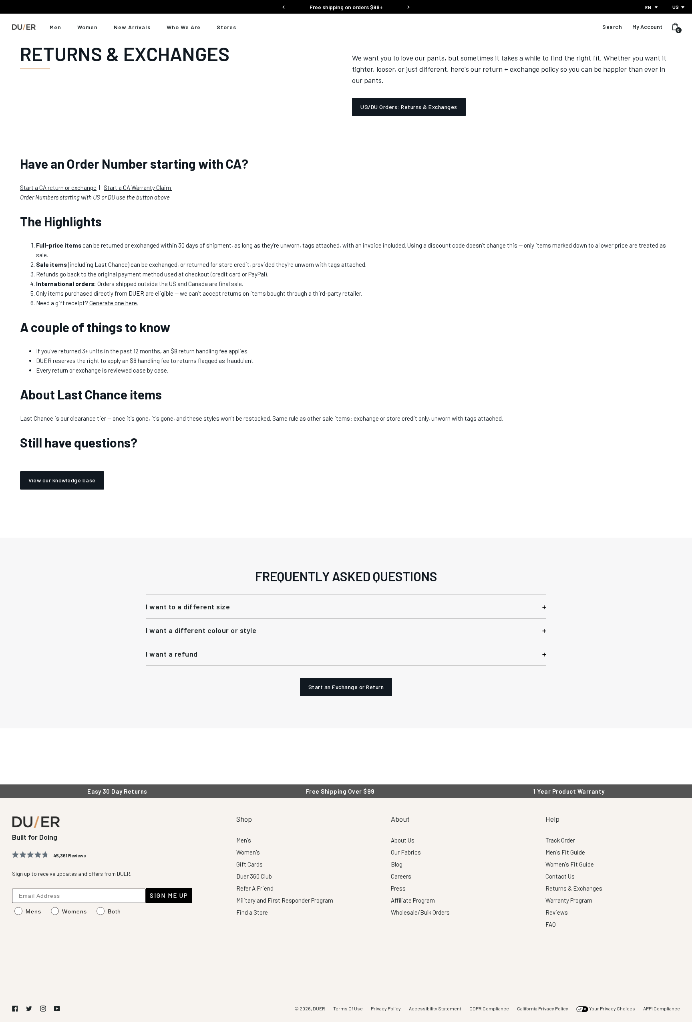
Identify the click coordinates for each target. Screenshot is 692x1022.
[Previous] (284, 4)
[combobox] (652, 7)
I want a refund (172, 653)
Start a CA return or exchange (58, 187)
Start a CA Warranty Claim (138, 187)
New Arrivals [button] (132, 27)
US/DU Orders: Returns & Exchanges (408, 106)
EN (648, 7)
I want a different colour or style (201, 630)
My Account (647, 27)
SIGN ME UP (169, 895)
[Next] (408, 4)
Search (612, 27)
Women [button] (87, 27)
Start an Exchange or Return (346, 686)
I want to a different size (188, 606)
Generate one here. (113, 302)
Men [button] (55, 27)
